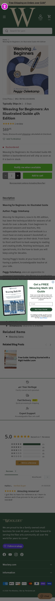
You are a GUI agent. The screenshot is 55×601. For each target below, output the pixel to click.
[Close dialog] (53, 282)
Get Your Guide (41, 309)
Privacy (45, 317)
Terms (41, 317)
